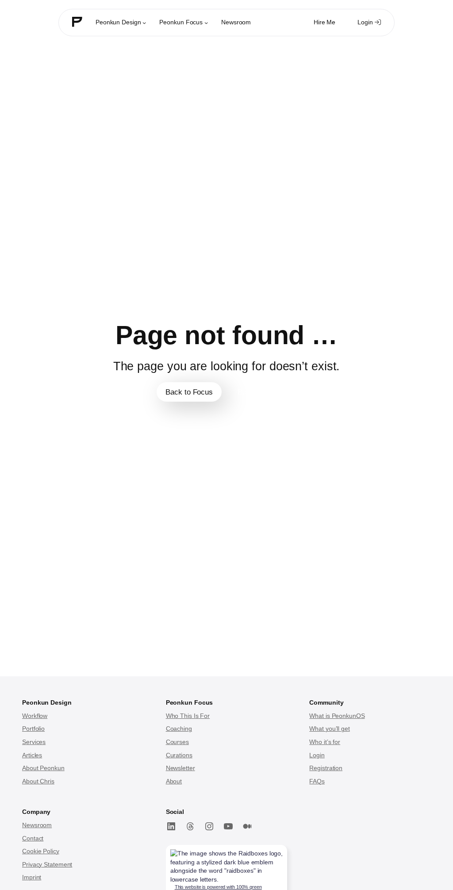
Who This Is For (188, 715)
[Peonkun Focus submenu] (206, 22)
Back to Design (263, 391)
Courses (177, 741)
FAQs (317, 781)
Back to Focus (189, 391)
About (174, 781)
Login (370, 24)
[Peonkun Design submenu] (144, 22)
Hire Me (324, 22)
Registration (325, 767)
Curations (179, 755)
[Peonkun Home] (77, 23)
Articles (32, 755)
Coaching (179, 728)
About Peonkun (43, 767)
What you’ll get (329, 728)
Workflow (34, 715)
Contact (32, 838)
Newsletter (180, 767)
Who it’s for (324, 741)
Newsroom (37, 825)
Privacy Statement (47, 864)
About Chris (38, 781)
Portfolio (33, 728)
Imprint (31, 877)
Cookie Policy (40, 851)
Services (34, 741)
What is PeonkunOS (337, 715)
